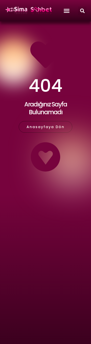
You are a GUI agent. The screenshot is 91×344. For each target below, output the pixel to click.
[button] (82, 11)
